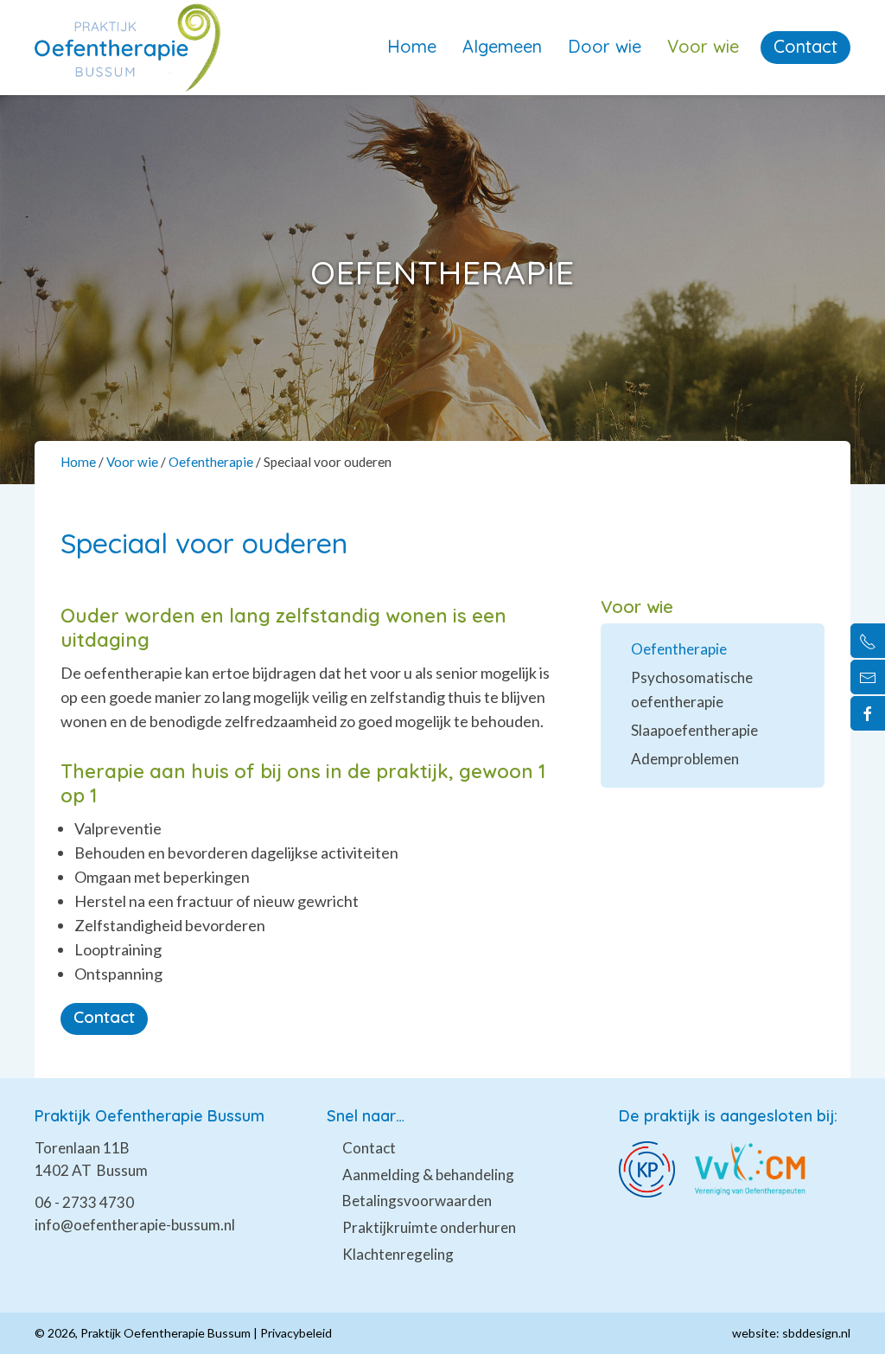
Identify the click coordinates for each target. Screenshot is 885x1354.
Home (411, 46)
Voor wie (703, 46)
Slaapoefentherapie (694, 730)
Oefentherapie (211, 461)
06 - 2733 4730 (84, 1202)
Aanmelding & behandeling (428, 1175)
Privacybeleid (296, 1332)
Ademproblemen (685, 759)
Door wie (604, 46)
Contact (805, 46)
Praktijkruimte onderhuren (429, 1227)
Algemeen (502, 46)
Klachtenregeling (398, 1254)
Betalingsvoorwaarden (417, 1200)
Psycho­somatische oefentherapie (692, 689)
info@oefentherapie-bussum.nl (135, 1225)
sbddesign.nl (816, 1332)
